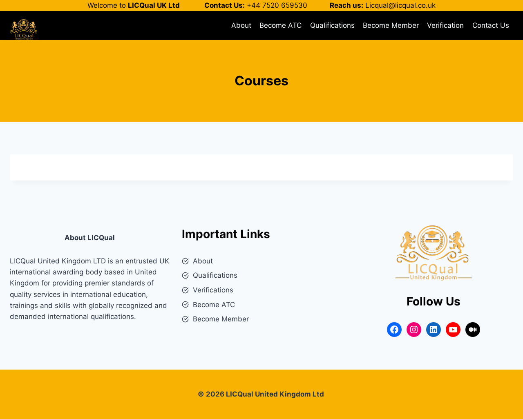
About (241, 25)
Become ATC (280, 25)
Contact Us (490, 25)
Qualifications (332, 25)
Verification (445, 25)
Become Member (391, 25)
